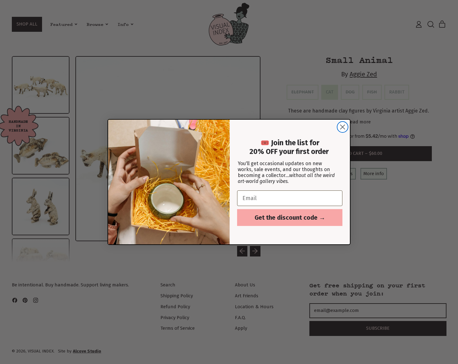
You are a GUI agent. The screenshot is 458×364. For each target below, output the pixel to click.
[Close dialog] (342, 127)
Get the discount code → (290, 217)
